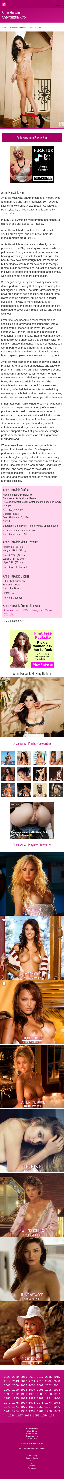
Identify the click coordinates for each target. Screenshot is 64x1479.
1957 (19, 1415)
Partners (32, 1465)
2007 (7, 1385)
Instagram (37, 610)
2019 (24, 1376)
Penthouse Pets (32, 1436)
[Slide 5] (30, 733)
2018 (32, 1376)
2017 (40, 1376)
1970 (24, 1406)
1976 (32, 1402)
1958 (11, 1415)
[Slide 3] (21, 733)
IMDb (26, 610)
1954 (44, 1415)
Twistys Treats (32, 1438)
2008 (56, 1381)
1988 (48, 1394)
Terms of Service (32, 1458)
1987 (56, 1394)
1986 (7, 1398)
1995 (48, 1389)
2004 (32, 1385)
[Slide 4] (25, 733)
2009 (48, 1381)
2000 (7, 1389)
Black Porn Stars (32, 1428)
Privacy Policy (32, 1455)
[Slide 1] (12, 733)
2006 (15, 1385)
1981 (48, 1398)
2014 (7, 1381)
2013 (15, 1381)
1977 (24, 1402)
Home (4, 27)
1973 (56, 1402)
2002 (48, 1385)
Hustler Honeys (32, 1433)
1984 (24, 1398)
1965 (7, 1411)
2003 (40, 1385)
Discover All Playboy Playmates (32, 844)
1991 (24, 1394)
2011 (32, 1381)
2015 (56, 1376)
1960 (48, 1411)
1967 (48, 1406)
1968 (40, 1406)
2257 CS (32, 1463)
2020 (15, 1376)
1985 (15, 1398)
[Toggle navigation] (58, 4)
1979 (7, 1402)
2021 (7, 1376)
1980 (56, 1398)
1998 (24, 1389)
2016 (48, 1376)
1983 (32, 1398)
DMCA (32, 1461)
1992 (15, 1394)
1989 (40, 1394)
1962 (32, 1411)
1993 (7, 1394)
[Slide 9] (47, 733)
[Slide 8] (43, 733)
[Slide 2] (16, 733)
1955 (36, 1415)
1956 (28, 1415)
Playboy (8, 610)
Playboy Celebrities (18, 27)
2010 (40, 1381)
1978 (15, 1402)
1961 (40, 1411)
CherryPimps (32, 1431)
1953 (52, 1415)
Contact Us (32, 1468)
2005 (24, 1385)
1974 (48, 1402)
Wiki (18, 610)
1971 (15, 1406)
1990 (32, 1394)
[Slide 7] (38, 733)
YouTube (9, 614)
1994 (56, 1389)
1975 (40, 1402)
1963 (24, 1411)
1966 (56, 1406)
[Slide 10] (52, 733)
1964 (15, 1411)
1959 (56, 1411)
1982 (40, 1398)
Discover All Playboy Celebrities (32, 743)
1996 (40, 1389)
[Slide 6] (34, 733)
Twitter (48, 610)
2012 (24, 1381)
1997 (32, 1389)
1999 (15, 1389)
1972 (7, 1406)
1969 (32, 1406)
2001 (56, 1385)
